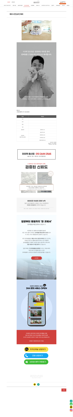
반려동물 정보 (58, 5)
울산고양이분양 (26, 5)
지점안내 (68, 5)
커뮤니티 (63, 5)
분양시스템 (14, 5)
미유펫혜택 (32, 5)
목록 (64, 390)
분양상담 (13, 2)
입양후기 (52, 5)
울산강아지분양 (20, 5)
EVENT (8, 2)
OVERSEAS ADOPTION (46, 5)
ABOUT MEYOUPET (7, 5)
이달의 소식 (38, 5)
